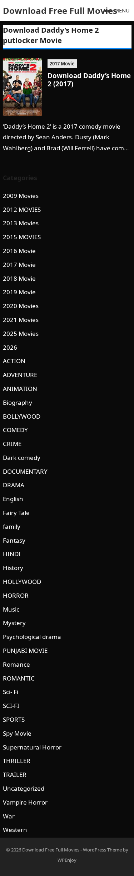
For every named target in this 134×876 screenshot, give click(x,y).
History (13, 568)
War (9, 816)
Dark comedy (21, 457)
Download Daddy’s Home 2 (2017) (89, 79)
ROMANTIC (19, 678)
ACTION (14, 361)
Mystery (14, 623)
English (13, 499)
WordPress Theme (102, 850)
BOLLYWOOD (21, 416)
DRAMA (13, 485)
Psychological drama (32, 637)
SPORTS (14, 719)
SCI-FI (11, 706)
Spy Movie (17, 733)
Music (11, 609)
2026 (10, 347)
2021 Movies (21, 320)
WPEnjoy (67, 860)
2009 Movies (21, 196)
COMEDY (15, 430)
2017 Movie (62, 63)
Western (15, 830)
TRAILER (14, 774)
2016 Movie (19, 251)
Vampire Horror (25, 802)
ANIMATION (20, 389)
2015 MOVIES (22, 237)
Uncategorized (23, 788)
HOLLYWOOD (22, 581)
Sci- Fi (10, 692)
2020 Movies (21, 306)
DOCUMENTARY (25, 471)
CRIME (12, 444)
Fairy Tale (16, 513)
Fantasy (14, 540)
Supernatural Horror (32, 747)
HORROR (16, 595)
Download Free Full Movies (60, 10)
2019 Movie (19, 292)
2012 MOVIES (22, 209)
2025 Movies (21, 333)
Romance (16, 664)
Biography (17, 402)
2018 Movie (19, 278)
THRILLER (16, 761)
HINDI (12, 554)
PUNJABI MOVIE (25, 650)
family (11, 526)
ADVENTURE (20, 375)
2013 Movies (21, 223)
